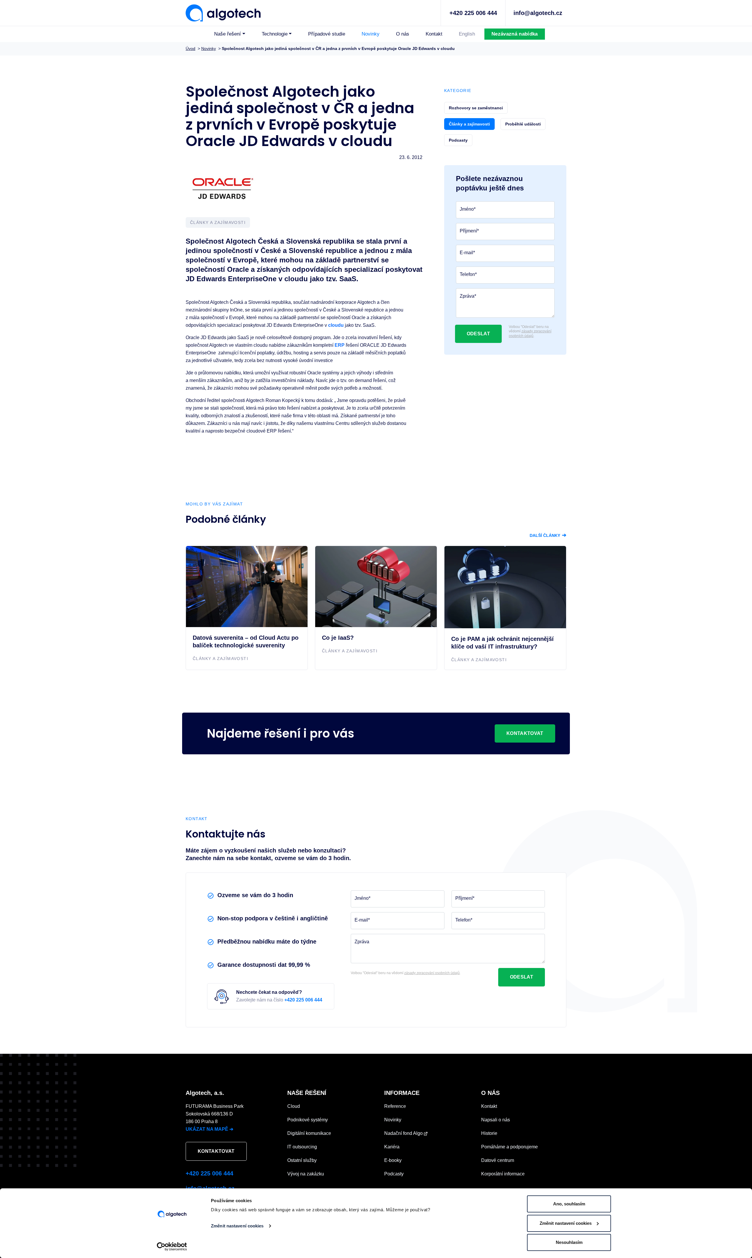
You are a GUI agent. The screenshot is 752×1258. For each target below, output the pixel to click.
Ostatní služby (302, 1160)
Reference (395, 1106)
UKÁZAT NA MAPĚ (209, 1129)
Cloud (293, 1106)
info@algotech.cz (537, 13)
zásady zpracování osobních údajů (530, 333)
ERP (340, 345)
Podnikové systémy (307, 1119)
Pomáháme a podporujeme (509, 1146)
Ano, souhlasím (569, 1203)
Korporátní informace (503, 1173)
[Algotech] (223, 12)
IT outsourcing (302, 1146)
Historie (489, 1133)
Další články (548, 535)
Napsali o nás (495, 1119)
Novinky (371, 34)
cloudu (336, 325)
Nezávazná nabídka (514, 34)
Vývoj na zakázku (305, 1173)
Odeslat (478, 333)
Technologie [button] (275, 34)
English (467, 34)
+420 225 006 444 (473, 13)
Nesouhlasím (569, 1242)
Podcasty (394, 1173)
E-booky (393, 1160)
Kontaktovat (524, 733)
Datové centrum (497, 1160)
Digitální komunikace (309, 1133)
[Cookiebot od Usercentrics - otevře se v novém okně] (172, 1246)
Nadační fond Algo (404, 1133)
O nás (402, 34)
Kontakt (434, 34)
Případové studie (326, 34)
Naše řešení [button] (227, 34)
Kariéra (392, 1146)
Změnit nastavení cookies (237, 1225)
